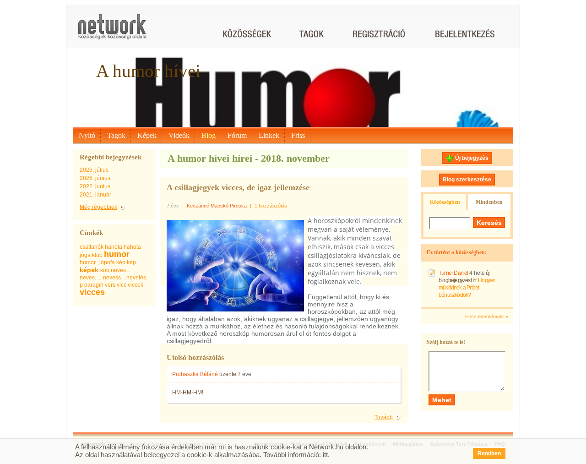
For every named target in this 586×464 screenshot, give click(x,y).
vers (110, 285)
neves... (120, 270)
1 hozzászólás (271, 205)
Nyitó (87, 135)
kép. (132, 262)
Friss (298, 135)
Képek (147, 135)
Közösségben (445, 202)
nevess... (114, 277)
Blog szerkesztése (467, 179)
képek (89, 269)
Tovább (383, 417)
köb (104, 270)
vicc (121, 285)
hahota (113, 247)
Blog (208, 135)
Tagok (116, 135)
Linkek (269, 135)
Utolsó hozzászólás (195, 357)
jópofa (107, 262)
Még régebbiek (98, 207)
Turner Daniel (453, 273)
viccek (135, 285)
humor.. (89, 262)
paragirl (93, 285)
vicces (92, 292)
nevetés (136, 277)
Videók (179, 135)
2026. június (95, 178)
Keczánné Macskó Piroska (217, 205)
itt (325, 455)
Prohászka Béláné (195, 374)
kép (120, 262)
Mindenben (489, 202)
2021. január (95, 194)
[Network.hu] (112, 31)
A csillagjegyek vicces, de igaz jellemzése (238, 187)
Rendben (489, 453)
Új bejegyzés (471, 158)
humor (117, 254)
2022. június (95, 186)
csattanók (91, 247)
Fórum (237, 135)
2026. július (94, 170)
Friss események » (486, 316)
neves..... (91, 277)
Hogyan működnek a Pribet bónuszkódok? (467, 287)
